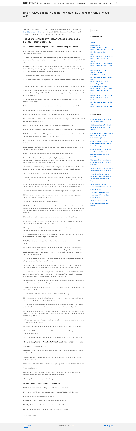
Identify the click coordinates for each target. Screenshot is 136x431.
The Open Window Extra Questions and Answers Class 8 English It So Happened (101, 162)
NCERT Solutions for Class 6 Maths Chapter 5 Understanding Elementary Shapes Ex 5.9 (101, 135)
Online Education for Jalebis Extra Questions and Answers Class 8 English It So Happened (101, 144)
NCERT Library (27, 428)
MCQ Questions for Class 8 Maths (101, 88)
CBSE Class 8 (32, 415)
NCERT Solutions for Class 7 (99, 47)
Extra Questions (95, 45)
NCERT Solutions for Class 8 (99, 75)
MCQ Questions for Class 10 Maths (101, 56)
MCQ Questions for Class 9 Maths (101, 63)
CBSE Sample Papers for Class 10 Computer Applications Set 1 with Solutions (101, 127)
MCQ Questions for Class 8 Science (101, 50)
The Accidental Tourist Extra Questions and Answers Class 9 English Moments (100, 187)
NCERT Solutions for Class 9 (99, 86)
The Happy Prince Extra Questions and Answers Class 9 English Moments (101, 203)
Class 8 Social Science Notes (32, 32)
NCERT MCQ (74, 425)
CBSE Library (27, 425)
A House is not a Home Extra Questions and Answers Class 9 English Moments (100, 195)
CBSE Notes (94, 43)
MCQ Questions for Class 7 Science (101, 95)
